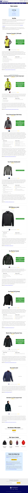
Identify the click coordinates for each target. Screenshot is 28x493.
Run (9, 3)
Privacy (20, 491)
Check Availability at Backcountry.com (20, 43)
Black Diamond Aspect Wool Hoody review (10, 156)
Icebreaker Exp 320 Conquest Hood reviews (10, 422)
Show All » (14, 430)
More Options (14, 13)
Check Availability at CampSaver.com (20, 343)
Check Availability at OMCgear (20, 341)
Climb (5, 3)
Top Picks (14, 11)
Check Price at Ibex (20, 257)
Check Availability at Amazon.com (20, 170)
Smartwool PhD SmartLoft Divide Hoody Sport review (11, 109)
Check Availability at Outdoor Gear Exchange (20, 259)
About (11, 489)
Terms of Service (17, 491)
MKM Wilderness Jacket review (9, 245)
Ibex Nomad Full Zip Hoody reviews (9, 327)
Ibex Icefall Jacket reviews (8, 392)
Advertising (16, 489)
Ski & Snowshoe (13, 3)
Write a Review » (14, 459)
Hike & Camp (2, 3)
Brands (22, 3)
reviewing (7, 457)
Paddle (7, 3)
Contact (13, 489)
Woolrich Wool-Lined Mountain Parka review (10, 362)
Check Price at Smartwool (20, 82)
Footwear (17, 3)
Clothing (20, 3)
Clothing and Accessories (13, 4)
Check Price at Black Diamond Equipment (20, 121)
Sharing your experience (9, 463)
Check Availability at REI (20, 41)
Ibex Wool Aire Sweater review (9, 285)
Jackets (16, 4)
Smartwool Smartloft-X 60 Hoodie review (10, 69)
